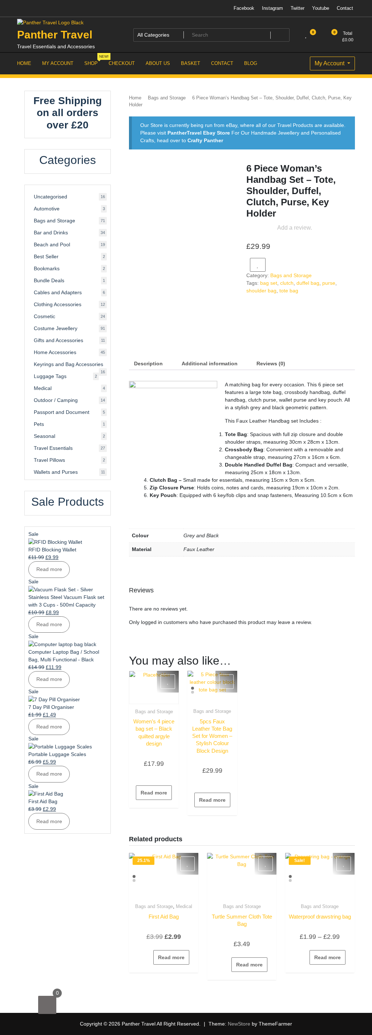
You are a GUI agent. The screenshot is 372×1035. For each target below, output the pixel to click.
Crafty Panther (205, 140)
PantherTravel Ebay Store (198, 133)
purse (328, 283)
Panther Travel (54, 35)
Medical (184, 906)
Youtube (320, 8)
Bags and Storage (167, 97)
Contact (345, 8)
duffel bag (307, 283)
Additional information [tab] (210, 363)
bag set (268, 283)
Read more (154, 793)
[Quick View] (158, 776)
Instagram (272, 8)
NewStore (239, 1024)
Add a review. (294, 228)
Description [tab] (148, 363)
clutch (287, 283)
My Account (330, 63)
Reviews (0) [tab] (270, 363)
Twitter (297, 8)
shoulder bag (261, 290)
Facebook (244, 8)
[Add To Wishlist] (258, 265)
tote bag (288, 290)
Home (135, 97)
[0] (47, 1005)
